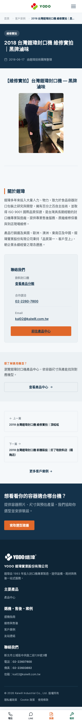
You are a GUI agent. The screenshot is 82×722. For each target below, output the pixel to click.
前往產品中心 (41, 331)
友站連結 (9, 636)
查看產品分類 (24, 284)
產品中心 (9, 597)
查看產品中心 (38, 387)
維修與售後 (11, 623)
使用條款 (43, 699)
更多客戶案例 (39, 471)
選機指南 (9, 616)
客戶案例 (20, 18)
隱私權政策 (10, 699)
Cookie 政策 (27, 699)
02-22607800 (22, 661)
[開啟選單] (73, 6)
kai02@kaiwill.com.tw (32, 319)
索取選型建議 (19, 525)
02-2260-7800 (26, 301)
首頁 (6, 18)
